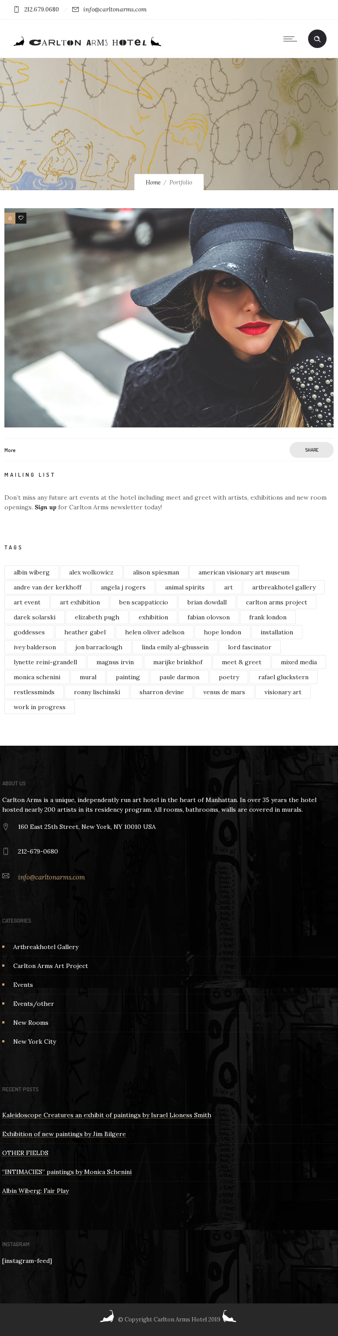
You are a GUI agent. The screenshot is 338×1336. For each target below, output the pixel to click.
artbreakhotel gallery (284, 587)
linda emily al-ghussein (175, 647)
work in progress (40, 707)
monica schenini (37, 677)
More (9, 450)
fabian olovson (208, 617)
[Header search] (317, 39)
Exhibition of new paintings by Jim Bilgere (64, 1134)
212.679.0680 (41, 9)
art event (27, 602)
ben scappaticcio (143, 602)
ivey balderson (35, 647)
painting (128, 677)
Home (153, 182)
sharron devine (162, 692)
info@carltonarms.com (115, 9)
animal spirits (185, 587)
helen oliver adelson (154, 632)
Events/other (33, 1004)
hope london (222, 632)
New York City (34, 1041)
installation (277, 632)
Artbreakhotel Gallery (45, 947)
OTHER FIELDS (25, 1153)
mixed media (299, 662)
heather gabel (85, 632)
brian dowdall (207, 602)
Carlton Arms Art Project (50, 966)
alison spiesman (156, 572)
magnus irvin (115, 662)
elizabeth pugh (97, 617)
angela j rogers (123, 587)
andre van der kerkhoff (47, 587)
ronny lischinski (97, 692)
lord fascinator (250, 647)
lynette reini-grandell (45, 662)
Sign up (45, 507)
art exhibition (80, 602)
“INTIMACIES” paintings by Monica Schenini (67, 1172)
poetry (229, 677)
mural (88, 677)
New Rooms (30, 1023)
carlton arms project (276, 602)
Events (23, 985)
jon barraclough (98, 647)
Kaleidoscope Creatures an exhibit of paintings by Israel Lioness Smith (106, 1115)
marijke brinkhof (177, 662)
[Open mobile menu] (292, 39)
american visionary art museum (244, 572)
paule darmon (179, 677)
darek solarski (34, 617)
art (228, 587)
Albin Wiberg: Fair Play (35, 1191)
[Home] (87, 47)
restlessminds (34, 692)
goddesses (29, 632)
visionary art (283, 692)
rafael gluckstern (283, 677)
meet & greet (241, 662)
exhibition (153, 617)
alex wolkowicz (91, 572)
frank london (268, 617)
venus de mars (224, 692)
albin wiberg (32, 572)
